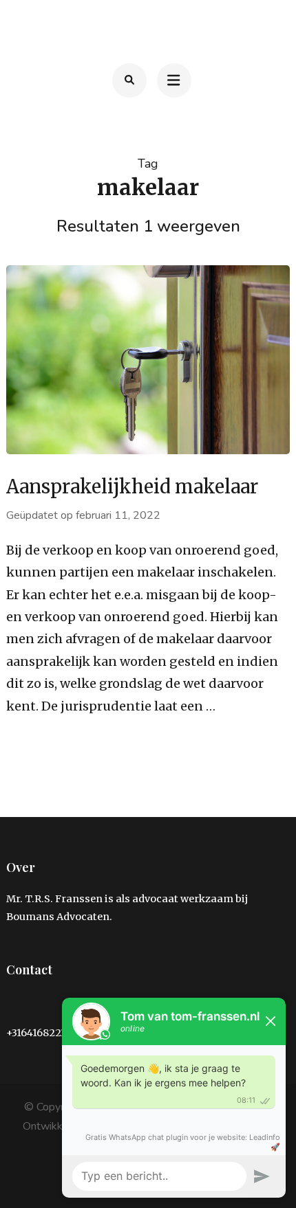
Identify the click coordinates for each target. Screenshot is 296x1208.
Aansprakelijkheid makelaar (132, 486)
